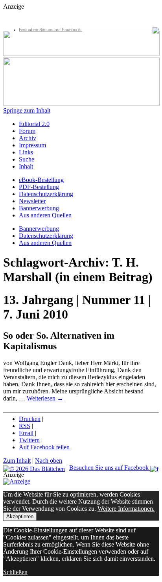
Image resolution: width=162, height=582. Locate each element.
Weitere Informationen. (126, 508)
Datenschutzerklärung (46, 194)
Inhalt (26, 166)
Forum (27, 131)
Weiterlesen (45, 398)
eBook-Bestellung (41, 179)
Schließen (15, 572)
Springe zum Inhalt (26, 110)
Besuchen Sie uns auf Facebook (50, 29)
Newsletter (32, 201)
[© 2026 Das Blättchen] (34, 467)
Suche (26, 159)
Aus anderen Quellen (45, 215)
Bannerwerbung (39, 208)
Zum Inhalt (17, 460)
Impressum (32, 145)
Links (26, 152)
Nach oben (48, 460)
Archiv (27, 138)
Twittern (29, 440)
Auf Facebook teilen (44, 447)
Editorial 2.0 (34, 123)
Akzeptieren (19, 516)
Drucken (29, 418)
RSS (24, 426)
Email (26, 433)
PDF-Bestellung (39, 186)
